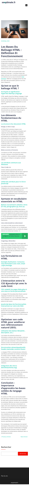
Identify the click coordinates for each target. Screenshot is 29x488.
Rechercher (6, 447)
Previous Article (6, 437)
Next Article (24, 437)
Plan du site (4, 476)
